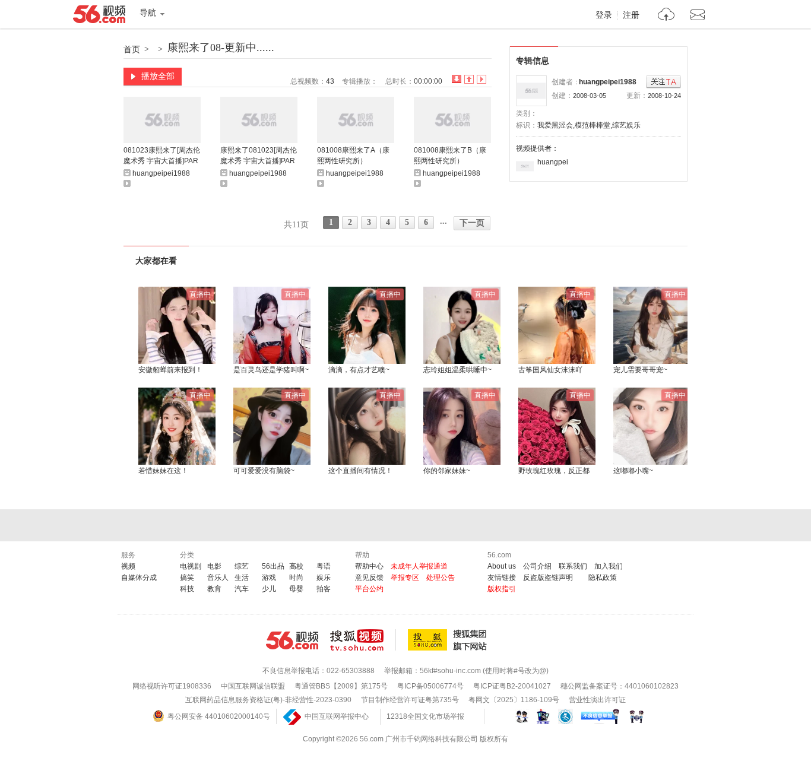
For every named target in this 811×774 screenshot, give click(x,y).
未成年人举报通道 (419, 566)
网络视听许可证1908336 (171, 686)
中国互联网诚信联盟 (253, 686)
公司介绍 (537, 566)
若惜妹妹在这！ (163, 471)
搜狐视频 (363, 640)
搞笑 (187, 577)
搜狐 (449, 640)
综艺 (242, 566)
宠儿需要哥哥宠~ (640, 370)
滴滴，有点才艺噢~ (358, 370)
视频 (128, 566)
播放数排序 (481, 79)
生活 (242, 577)
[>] (666, 16)
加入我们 (608, 566)
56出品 (273, 566)
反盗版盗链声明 (548, 577)
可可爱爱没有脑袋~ (263, 471)
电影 (214, 566)
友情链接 (501, 577)
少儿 (269, 589)
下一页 (472, 222)
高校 (296, 566)
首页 (131, 49)
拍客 (323, 589)
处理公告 (440, 577)
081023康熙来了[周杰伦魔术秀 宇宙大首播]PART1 (161, 156)
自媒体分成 (139, 577)
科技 (187, 589)
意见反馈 (369, 577)
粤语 (323, 566)
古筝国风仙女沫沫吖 (550, 370)
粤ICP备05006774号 (430, 686)
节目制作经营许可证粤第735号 (410, 700)
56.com (99, 16)
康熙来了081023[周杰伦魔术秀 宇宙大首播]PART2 (258, 156)
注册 (631, 15)
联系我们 (573, 566)
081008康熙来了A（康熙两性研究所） (353, 155)
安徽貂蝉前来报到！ (170, 370)
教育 (214, 589)
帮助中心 (369, 566)
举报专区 (405, 577)
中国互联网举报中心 (337, 716)
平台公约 (369, 589)
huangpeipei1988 (607, 82)
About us (501, 566)
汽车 (242, 589)
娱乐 (323, 577)
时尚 (296, 577)
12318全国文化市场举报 (425, 716)
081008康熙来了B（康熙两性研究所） (450, 155)
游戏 (269, 577)
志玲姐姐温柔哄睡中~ (457, 370)
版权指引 (501, 589)
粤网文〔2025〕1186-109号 (513, 700)
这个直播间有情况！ (360, 471)
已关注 (663, 82)
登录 (603, 15)
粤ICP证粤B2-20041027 (512, 686)
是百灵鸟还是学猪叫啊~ (271, 370)
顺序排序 (469, 79)
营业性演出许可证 (597, 700)
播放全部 (158, 76)
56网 (292, 640)
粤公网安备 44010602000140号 (218, 716)
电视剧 (190, 566)
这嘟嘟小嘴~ (633, 471)
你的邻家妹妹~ (446, 471)
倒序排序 (456, 79)
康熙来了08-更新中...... (220, 47)
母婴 (296, 589)
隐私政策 (602, 577)
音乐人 (218, 577)
